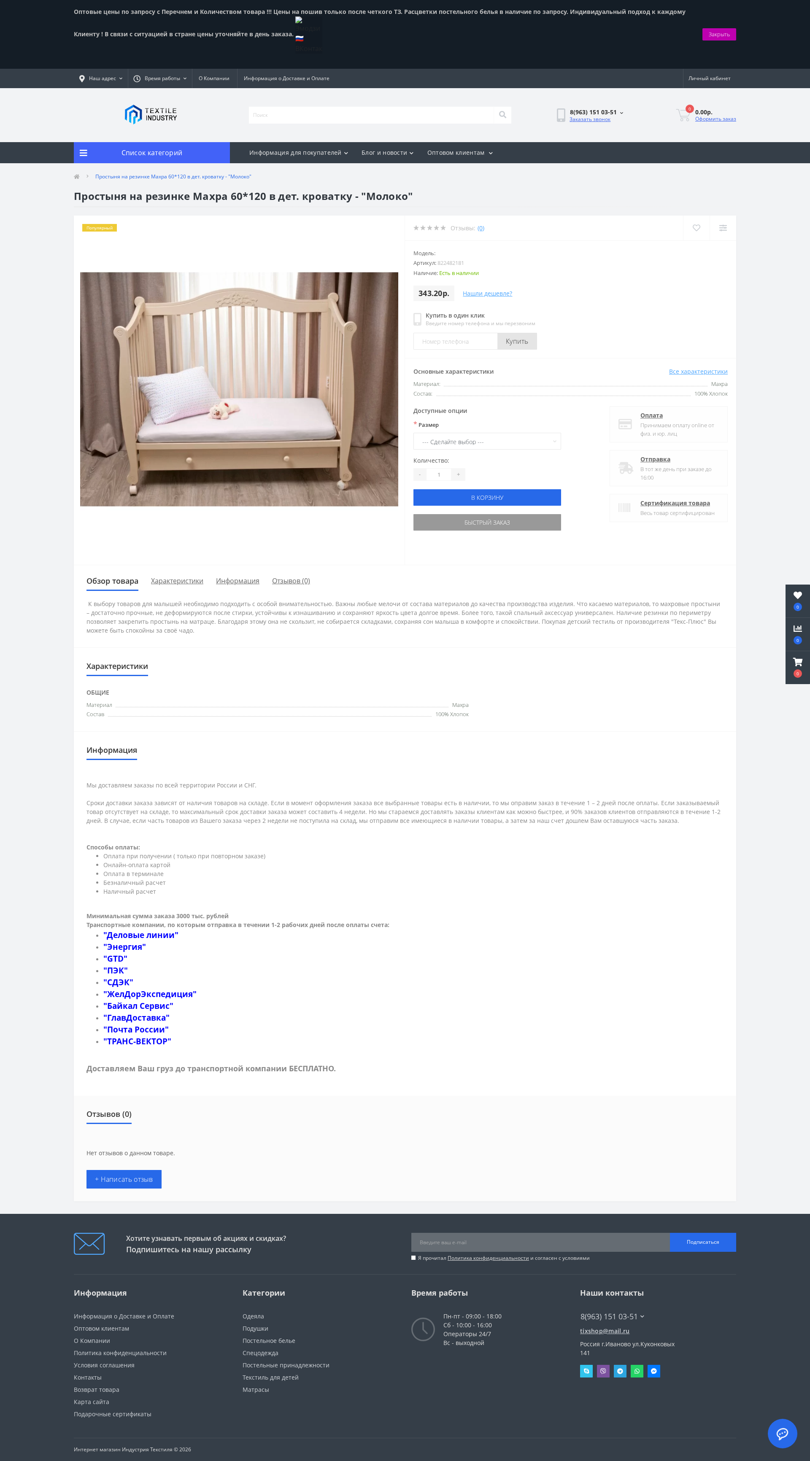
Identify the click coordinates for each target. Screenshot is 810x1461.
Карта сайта (91, 1402)
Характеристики (177, 580)
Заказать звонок (590, 119)
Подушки (255, 1328)
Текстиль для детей (271, 1377)
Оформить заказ (715, 118)
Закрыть (719, 34)
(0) (481, 228)
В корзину (487, 497)
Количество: (431, 460)
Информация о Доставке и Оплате (286, 78)
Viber (603, 1371)
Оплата (651, 415)
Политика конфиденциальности (488, 1258)
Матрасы (256, 1390)
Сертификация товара (675, 503)
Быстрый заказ (487, 522)
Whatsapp (637, 1371)
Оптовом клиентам (456, 152)
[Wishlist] (696, 228)
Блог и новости (384, 152)
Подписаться (703, 1241)
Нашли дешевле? (487, 293)
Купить (517, 341)
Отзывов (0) (291, 580)
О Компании (214, 78)
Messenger (654, 1371)
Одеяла (253, 1316)
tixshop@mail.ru (605, 1331)
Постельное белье (269, 1341)
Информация (237, 580)
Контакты (88, 1377)
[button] (798, 667)
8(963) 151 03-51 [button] (609, 1316)
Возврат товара (96, 1390)
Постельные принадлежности (286, 1365)
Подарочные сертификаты (112, 1414)
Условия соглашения (104, 1365)
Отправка (655, 459)
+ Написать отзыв (124, 1179)
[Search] (502, 115)
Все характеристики (698, 371)
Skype (586, 1371)
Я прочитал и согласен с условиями (504, 1258)
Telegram (620, 1371)
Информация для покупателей (295, 152)
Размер (426, 424)
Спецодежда (260, 1353)
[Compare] (723, 228)
